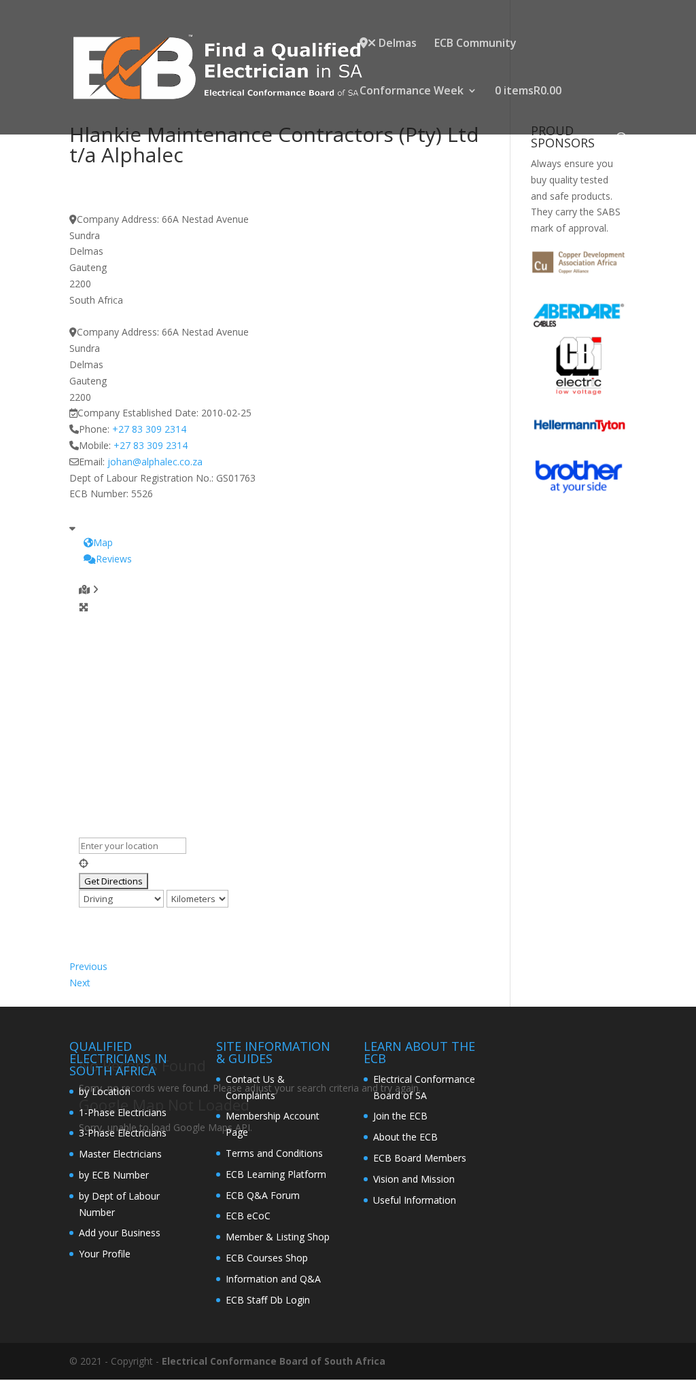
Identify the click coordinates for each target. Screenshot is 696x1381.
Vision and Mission (414, 1178)
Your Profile (104, 1253)
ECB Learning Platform (276, 1174)
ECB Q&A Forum (263, 1195)
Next (79, 982)
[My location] (279, 863)
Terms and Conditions (274, 1153)
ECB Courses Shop (267, 1257)
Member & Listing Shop (278, 1236)
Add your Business (119, 1232)
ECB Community (475, 44)
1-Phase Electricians (123, 1112)
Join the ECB (400, 1115)
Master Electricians (120, 1153)
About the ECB (405, 1136)
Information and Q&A (273, 1278)
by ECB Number (114, 1174)
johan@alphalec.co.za (155, 461)
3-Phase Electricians (123, 1132)
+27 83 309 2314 (149, 429)
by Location (104, 1091)
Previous (88, 966)
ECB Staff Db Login (268, 1299)
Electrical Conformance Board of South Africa (273, 1361)
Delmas (396, 43)
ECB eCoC (248, 1215)
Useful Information (414, 1200)
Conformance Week (412, 92)
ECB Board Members (419, 1157)
